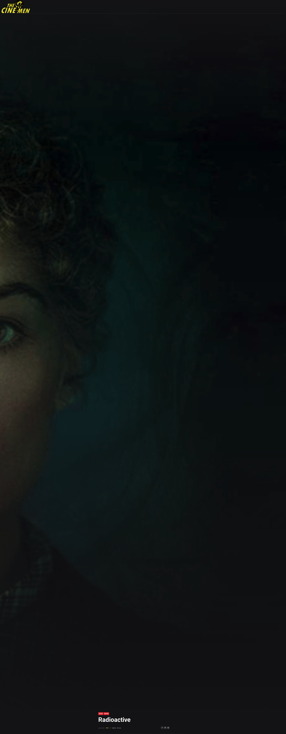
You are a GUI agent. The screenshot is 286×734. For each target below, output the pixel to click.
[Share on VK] (168, 727)
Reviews (106, 713)
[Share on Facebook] (162, 727)
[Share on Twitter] (165, 727)
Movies (101, 713)
